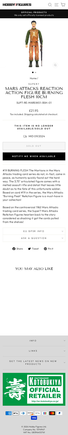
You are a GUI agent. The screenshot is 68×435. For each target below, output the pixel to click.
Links (33, 350)
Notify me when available (34, 156)
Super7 (34, 84)
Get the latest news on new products (33, 362)
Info (33, 340)
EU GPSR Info (34, 231)
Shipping (28, 114)
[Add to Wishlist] (6, 279)
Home (33, 78)
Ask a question (34, 238)
